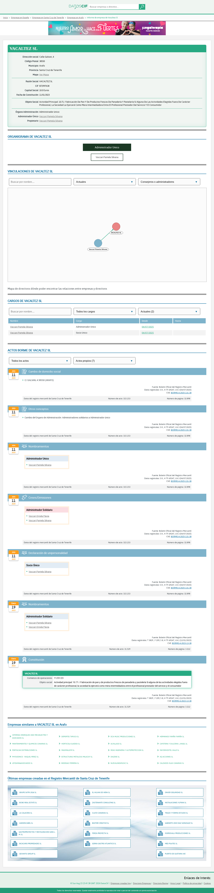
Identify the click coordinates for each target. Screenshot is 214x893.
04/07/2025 (148, 326)
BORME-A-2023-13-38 (181, 643)
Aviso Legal (175, 883)
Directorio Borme (160, 883)
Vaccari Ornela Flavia (39, 516)
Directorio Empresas (142, 883)
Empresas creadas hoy (121, 883)
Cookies (207, 883)
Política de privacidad (192, 883)
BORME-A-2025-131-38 (181, 392)
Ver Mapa (44, 74)
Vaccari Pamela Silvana (51, 116)
